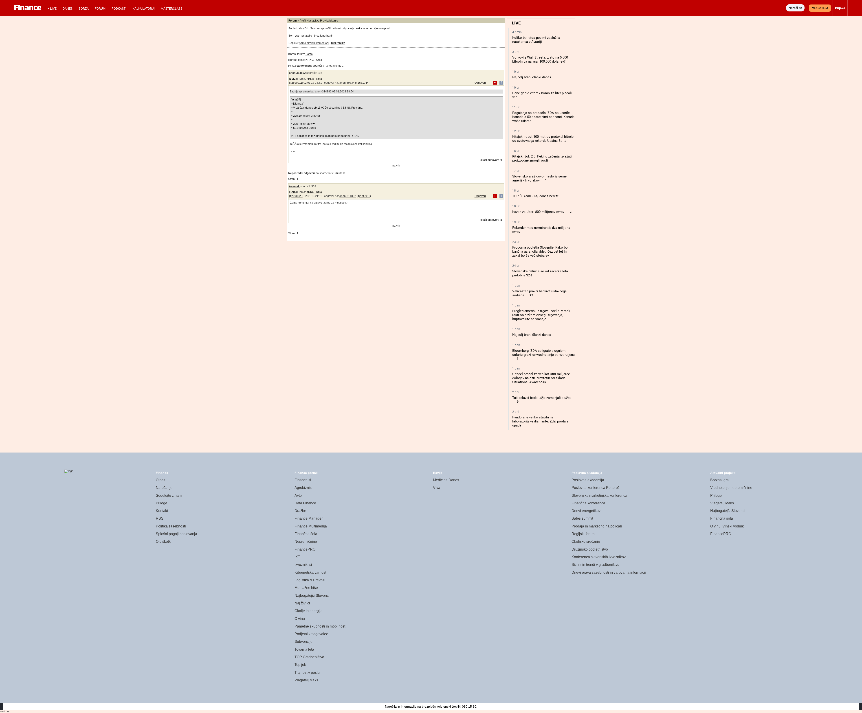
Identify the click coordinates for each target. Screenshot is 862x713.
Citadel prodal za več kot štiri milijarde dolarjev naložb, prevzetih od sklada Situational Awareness (541, 378)
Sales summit (582, 518)
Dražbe (300, 511)
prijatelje (306, 35)
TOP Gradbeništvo (309, 657)
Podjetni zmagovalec (311, 634)
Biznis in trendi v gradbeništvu (595, 564)
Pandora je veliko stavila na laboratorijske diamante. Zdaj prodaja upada (540, 421)
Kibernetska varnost (310, 572)
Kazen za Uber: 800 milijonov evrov (538, 212)
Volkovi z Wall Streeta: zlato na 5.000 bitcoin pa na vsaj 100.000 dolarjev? (540, 59)
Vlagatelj (820, 8)
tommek (294, 186)
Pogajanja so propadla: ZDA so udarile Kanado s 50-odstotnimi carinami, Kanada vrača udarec (543, 117)
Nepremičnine (306, 541)
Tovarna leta (304, 649)
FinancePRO (305, 549)
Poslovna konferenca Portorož (596, 488)
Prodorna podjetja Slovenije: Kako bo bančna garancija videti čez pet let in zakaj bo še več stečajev (540, 251)
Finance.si (303, 480)
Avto (298, 495)
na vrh (396, 165)
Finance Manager (309, 518)
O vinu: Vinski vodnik (727, 526)
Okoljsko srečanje (586, 541)
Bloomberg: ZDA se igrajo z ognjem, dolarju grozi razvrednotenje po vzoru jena (543, 353)
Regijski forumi (583, 534)
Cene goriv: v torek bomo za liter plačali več (542, 95)
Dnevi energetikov (586, 511)
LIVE (53, 8)
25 (531, 295)
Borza (84, 8)
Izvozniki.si (303, 564)
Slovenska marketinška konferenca (599, 495)
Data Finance (305, 503)
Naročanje (164, 488)
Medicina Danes (446, 480)
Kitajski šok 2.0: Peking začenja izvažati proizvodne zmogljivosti (542, 158)
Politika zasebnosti (171, 526)
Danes (68, 8)
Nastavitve (313, 20)
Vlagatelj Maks (306, 680)
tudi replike (338, 43)
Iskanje (333, 20)
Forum (100, 8)
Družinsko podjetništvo (590, 549)
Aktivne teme (364, 28)
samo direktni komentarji (314, 43)
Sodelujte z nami (169, 495)
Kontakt (162, 511)
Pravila (324, 20)
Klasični (303, 28)
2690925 (296, 196)
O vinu (300, 619)
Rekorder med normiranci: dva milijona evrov (541, 230)
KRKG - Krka (314, 78)
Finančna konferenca (588, 503)
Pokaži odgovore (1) (491, 160)
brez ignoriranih (323, 35)
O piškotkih (165, 541)
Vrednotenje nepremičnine (731, 488)
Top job (300, 665)
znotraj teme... (334, 65)
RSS (159, 518)
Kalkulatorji (143, 8)
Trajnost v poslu (307, 672)
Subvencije (303, 641)
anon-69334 (346, 82)
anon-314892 (297, 72)
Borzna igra (719, 480)
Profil (303, 20)
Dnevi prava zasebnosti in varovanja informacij (609, 572)
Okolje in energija (309, 611)
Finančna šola (306, 534)
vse (297, 35)
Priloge (161, 503)
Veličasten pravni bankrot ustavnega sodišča (539, 293)
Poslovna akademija (588, 480)
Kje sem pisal (382, 28)
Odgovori (480, 82)
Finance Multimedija (311, 526)
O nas (160, 480)
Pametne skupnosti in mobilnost (320, 626)
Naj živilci (302, 603)
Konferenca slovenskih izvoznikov (599, 557)
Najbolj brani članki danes (531, 77)
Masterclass (171, 8)
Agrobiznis (303, 488)
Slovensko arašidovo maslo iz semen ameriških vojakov (540, 178)
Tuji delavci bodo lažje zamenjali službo (542, 398)
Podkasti (119, 8)
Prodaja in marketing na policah (597, 526)
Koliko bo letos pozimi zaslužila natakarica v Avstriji (536, 40)
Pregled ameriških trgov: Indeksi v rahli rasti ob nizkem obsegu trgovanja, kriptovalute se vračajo (541, 315)
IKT (297, 557)
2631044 (363, 82)
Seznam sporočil (320, 28)
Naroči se (795, 8)
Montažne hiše (306, 588)
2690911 (296, 82)
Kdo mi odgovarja (343, 28)
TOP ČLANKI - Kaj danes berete (535, 196)
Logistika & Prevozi (310, 580)
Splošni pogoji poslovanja (176, 534)
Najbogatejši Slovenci (312, 595)
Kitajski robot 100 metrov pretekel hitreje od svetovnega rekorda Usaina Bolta (543, 139)
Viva (436, 488)
